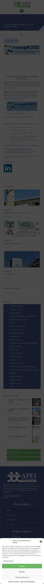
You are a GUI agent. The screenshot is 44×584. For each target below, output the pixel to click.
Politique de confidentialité (27, 581)
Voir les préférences (22, 577)
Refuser (22, 572)
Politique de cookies (13, 581)
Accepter (22, 566)
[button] (41, 542)
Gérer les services (8, 561)
